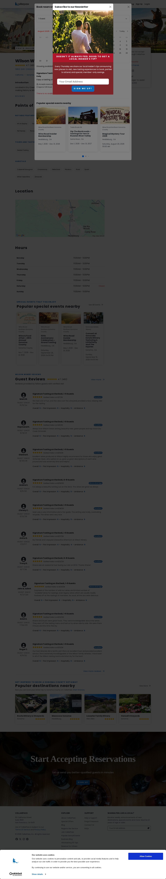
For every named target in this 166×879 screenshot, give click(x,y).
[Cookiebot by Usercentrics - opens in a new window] (15, 874)
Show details (37, 874)
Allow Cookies (146, 856)
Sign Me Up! (83, 88)
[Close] (110, 7)
